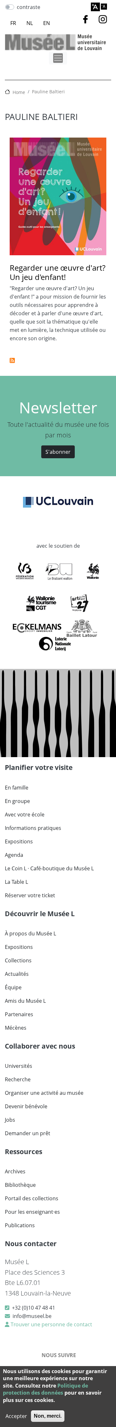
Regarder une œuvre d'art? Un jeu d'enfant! (57, 272)
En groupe (17, 801)
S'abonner (58, 451)
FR (13, 23)
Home (19, 92)
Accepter (16, 1416)
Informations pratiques (33, 828)
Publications (20, 1225)
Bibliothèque (20, 1184)
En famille (16, 787)
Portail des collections (31, 1198)
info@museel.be (32, 1316)
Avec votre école (24, 814)
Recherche (18, 1079)
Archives (15, 1171)
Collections (18, 960)
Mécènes (15, 1027)
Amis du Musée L (25, 1000)
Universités (18, 1065)
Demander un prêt (27, 1133)
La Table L (16, 881)
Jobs (10, 1119)
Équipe (13, 987)
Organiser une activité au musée (44, 1092)
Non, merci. (48, 1416)
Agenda (14, 854)
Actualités (17, 973)
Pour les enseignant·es (32, 1211)
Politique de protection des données (45, 1389)
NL (29, 23)
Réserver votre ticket (30, 895)
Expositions (19, 841)
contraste (28, 7)
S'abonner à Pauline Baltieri (12, 360)
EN (46, 23)
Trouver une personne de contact (50, 1324)
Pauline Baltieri (48, 92)
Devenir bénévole (26, 1106)
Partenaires (19, 1014)
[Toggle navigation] (58, 58)
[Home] (55, 42)
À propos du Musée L (30, 933)
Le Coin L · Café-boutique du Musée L (49, 868)
